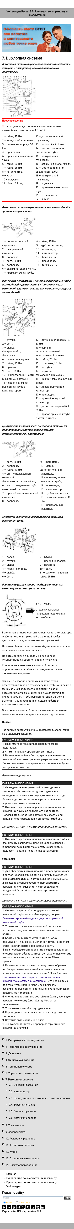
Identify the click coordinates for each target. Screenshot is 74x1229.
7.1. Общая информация (23, 1084)
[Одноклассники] (14, 1207)
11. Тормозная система (20, 1145)
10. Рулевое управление (20, 1138)
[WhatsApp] (33, 1207)
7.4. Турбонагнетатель (22, 1104)
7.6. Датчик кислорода (22, 1117)
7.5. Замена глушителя (22, 1111)
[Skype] (38, 1207)
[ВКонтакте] (9, 1207)
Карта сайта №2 (31, 1211)
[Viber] (28, 1207)
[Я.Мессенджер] (4, 1207)
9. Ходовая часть (16, 1132)
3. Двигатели (13, 1053)
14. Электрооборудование (21, 1165)
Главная (11, 1173)
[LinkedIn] (43, 1207)
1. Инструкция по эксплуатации (25, 1040)
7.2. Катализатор (19, 1091)
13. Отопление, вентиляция (22, 1158)
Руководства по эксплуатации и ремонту (31, 1178)
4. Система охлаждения (20, 1060)
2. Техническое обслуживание (24, 1046)
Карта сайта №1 (11, 1211)
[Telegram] (19, 1207)
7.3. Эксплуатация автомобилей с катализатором (39, 1098)
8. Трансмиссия (15, 1125)
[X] (23, 1207)
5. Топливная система (19, 1066)
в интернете (24, 1202)
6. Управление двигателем (22, 1073)
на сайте (10, 1202)
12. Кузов (11, 1151)
